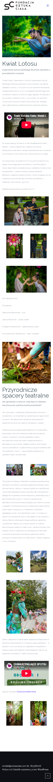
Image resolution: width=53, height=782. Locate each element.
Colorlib (16, 769)
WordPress (43, 769)
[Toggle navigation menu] (47, 6)
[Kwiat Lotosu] (26, 36)
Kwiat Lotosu (19, 63)
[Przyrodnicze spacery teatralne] (26, 362)
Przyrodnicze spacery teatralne (25, 392)
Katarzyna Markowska (26, 692)
